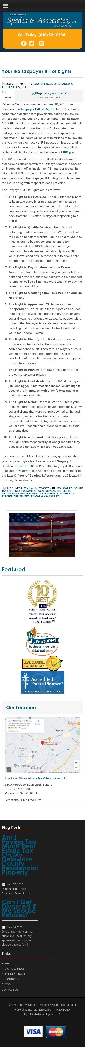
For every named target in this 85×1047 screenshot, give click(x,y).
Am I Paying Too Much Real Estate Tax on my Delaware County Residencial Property (20, 855)
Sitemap (32, 1009)
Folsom (62, 488)
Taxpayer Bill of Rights (37, 109)
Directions (12, 800)
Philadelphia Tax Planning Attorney (45, 493)
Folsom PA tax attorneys (38, 491)
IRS (59, 491)
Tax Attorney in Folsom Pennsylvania (39, 494)
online (18, 466)
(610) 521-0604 (52, 34)
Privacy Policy (62, 1009)
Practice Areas (13, 968)
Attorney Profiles (15, 974)
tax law (54, 496)
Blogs (6, 984)
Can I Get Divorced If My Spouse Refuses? (19, 909)
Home (6, 963)
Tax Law (29, 488)
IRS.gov (69, 152)
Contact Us (10, 989)
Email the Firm (31, 800)
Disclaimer (45, 1009)
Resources (10, 979)
